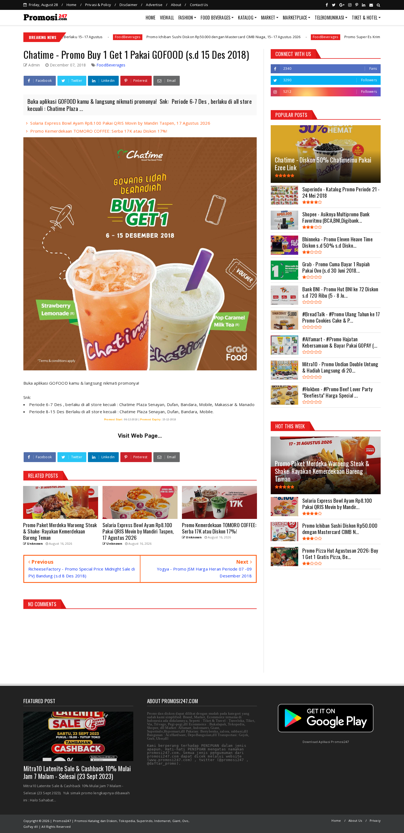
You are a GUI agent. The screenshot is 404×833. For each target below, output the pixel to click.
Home (72, 4)
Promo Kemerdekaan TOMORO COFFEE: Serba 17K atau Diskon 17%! (98, 131)
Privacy (375, 820)
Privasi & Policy (98, 4)
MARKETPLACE (295, 17)
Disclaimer (128, 4)
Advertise (154, 4)
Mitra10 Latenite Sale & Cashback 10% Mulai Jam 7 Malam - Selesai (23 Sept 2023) (77, 772)
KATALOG (245, 17)
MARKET (268, 17)
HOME (151, 17)
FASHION (185, 17)
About (176, 4)
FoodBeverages (83, 37)
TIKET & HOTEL (364, 17)
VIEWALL (167, 17)
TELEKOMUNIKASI (329, 17)
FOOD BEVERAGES (215, 17)
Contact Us (199, 4)
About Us (355, 820)
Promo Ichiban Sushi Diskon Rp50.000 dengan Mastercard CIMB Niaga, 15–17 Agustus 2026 (178, 36)
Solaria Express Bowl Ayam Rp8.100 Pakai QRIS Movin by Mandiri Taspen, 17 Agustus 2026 (120, 123)
